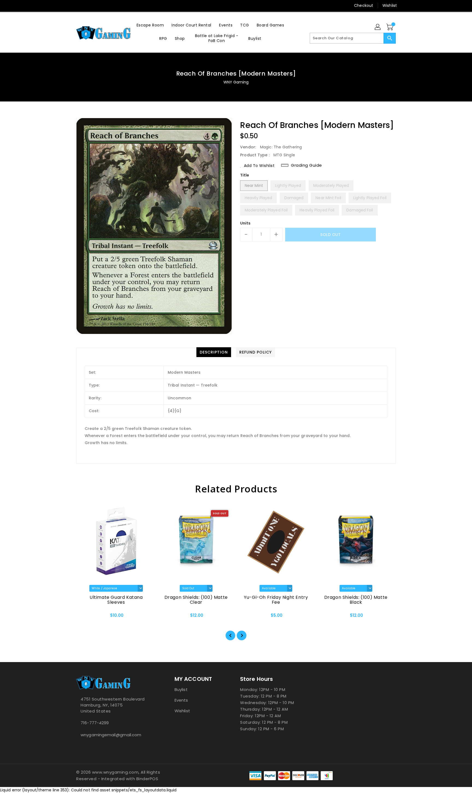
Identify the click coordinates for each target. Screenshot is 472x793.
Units (245, 223)
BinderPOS (147, 779)
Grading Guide (306, 165)
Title (244, 175)
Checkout (363, 5)
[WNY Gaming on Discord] (89, 5)
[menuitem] (150, 25)
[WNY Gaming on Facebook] (68, 5)
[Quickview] (84, 617)
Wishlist (389, 5)
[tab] (213, 352)
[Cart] (390, 27)
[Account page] (378, 27)
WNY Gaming (236, 82)
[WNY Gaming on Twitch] (100, 5)
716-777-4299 (95, 723)
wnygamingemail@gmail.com (111, 735)
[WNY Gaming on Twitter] (79, 5)
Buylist (181, 689)
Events (181, 700)
